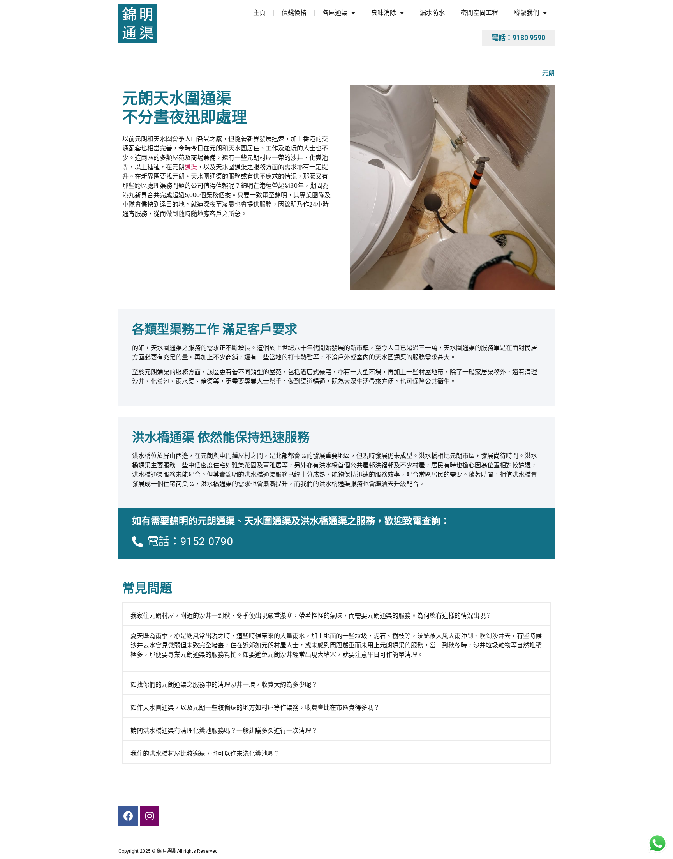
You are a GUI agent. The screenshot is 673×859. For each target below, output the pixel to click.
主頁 (259, 12)
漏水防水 (432, 12)
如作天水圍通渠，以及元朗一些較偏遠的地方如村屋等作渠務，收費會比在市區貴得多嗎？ (255, 707)
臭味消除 (383, 12)
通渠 (191, 167)
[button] (518, 38)
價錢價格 (294, 12)
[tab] (336, 614)
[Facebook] (128, 816)
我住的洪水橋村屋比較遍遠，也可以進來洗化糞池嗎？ (205, 753)
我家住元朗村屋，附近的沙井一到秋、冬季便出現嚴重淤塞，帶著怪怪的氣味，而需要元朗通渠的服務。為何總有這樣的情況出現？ (311, 615)
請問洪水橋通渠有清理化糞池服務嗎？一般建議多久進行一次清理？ (223, 730)
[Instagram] (149, 816)
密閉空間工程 (479, 12)
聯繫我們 (526, 12)
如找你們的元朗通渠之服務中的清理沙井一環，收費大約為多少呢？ (223, 684)
